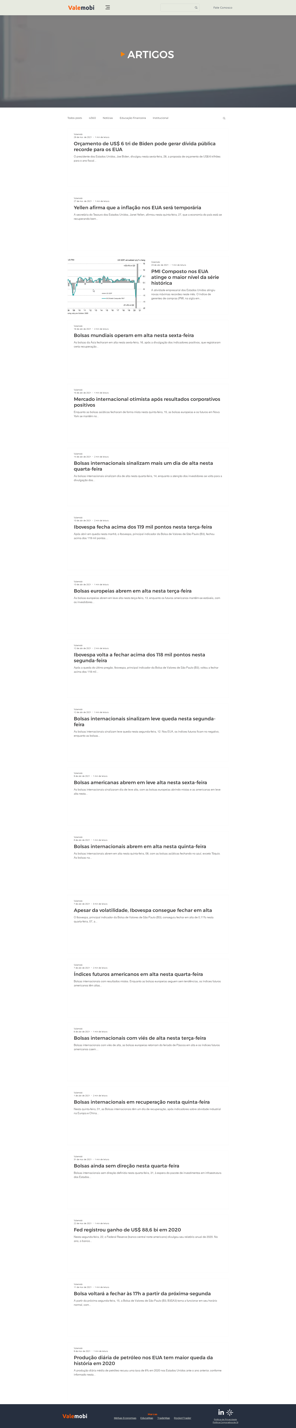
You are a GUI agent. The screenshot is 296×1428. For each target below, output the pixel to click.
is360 (92, 118)
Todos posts (74, 118)
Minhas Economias (125, 1418)
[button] (108, 7)
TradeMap (163, 1418)
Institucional (160, 118)
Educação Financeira (133, 118)
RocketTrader (182, 1418)
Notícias (108, 118)
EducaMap (146, 1418)
